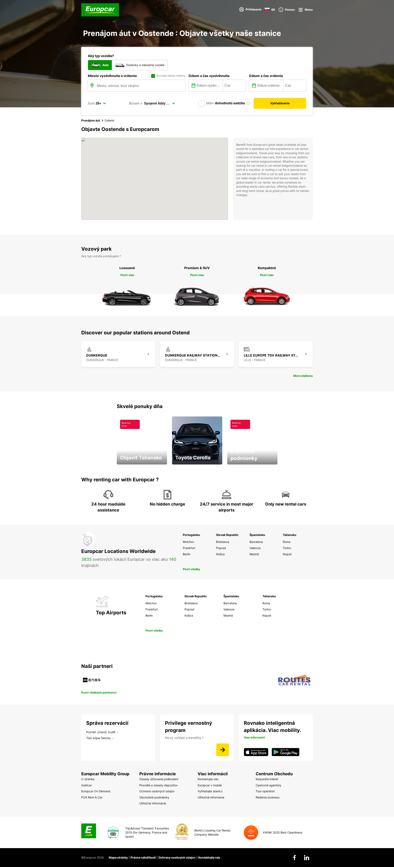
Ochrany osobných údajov (177, 857)
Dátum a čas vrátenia (266, 76)
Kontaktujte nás (209, 857)
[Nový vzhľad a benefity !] (222, 749)
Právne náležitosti (143, 857)
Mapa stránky (118, 857)
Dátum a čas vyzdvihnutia (209, 76)
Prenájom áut (90, 120)
